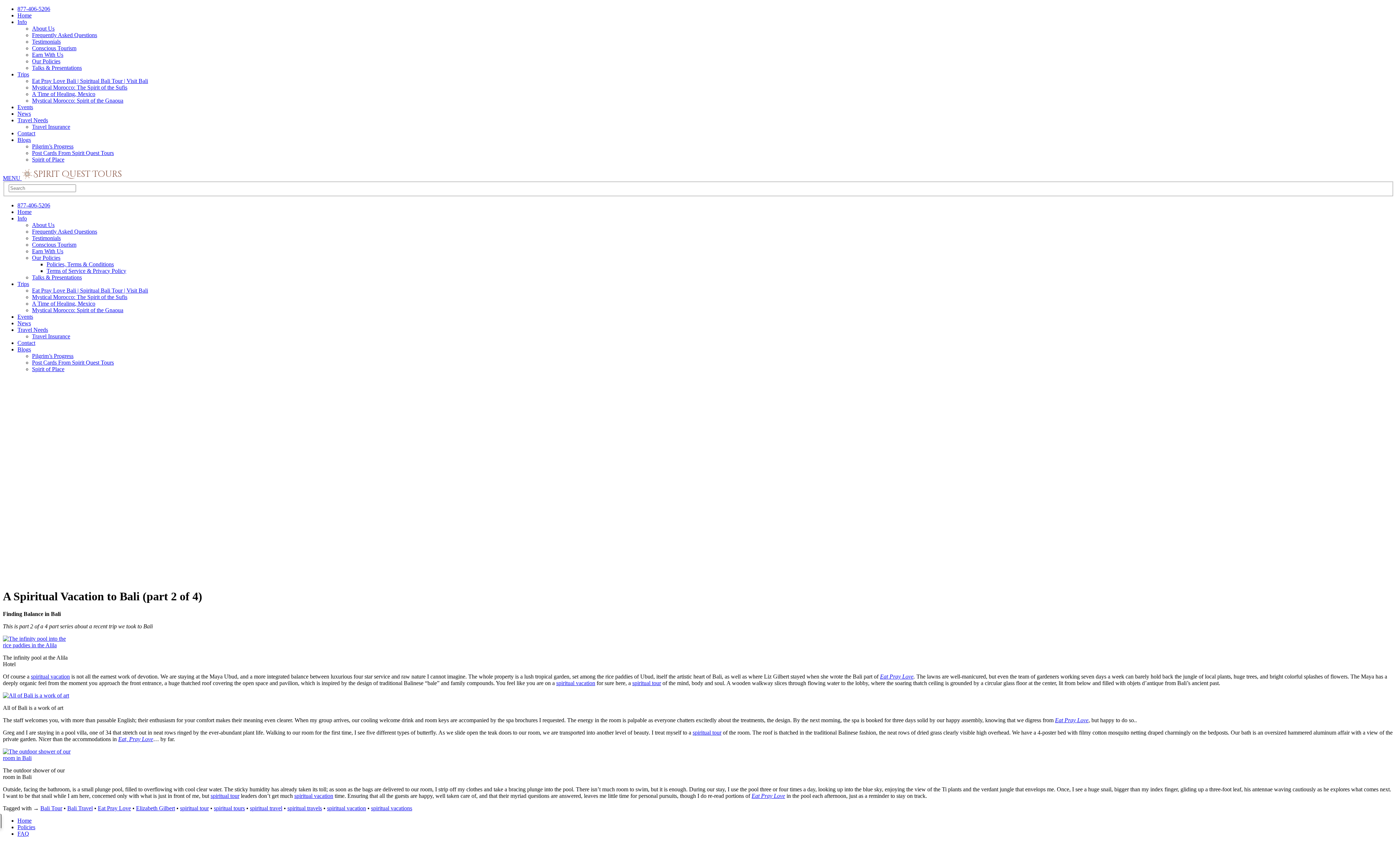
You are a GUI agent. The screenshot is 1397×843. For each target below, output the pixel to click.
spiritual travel (266, 808)
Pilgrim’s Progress (52, 146)
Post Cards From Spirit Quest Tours (73, 153)
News (24, 114)
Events (25, 107)
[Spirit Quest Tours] (72, 178)
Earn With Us (47, 55)
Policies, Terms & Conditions (80, 264)
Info (22, 22)
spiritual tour (646, 683)
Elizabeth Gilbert (155, 808)
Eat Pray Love (897, 676)
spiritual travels (304, 808)
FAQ (23, 834)
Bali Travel (80, 808)
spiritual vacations (391, 808)
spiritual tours (229, 808)
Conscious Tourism (54, 48)
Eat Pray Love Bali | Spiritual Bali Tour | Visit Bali (90, 81)
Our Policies (46, 61)
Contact (26, 133)
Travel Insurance (51, 127)
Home (24, 15)
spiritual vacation (50, 676)
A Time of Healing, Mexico (63, 94)
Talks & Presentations (57, 68)
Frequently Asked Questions (64, 35)
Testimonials (46, 42)
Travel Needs (32, 120)
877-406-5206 (33, 9)
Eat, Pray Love (135, 739)
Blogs (24, 140)
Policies (26, 827)
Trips (23, 74)
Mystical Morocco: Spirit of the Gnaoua (77, 101)
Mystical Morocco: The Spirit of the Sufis (79, 87)
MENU (12, 178)
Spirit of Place (48, 159)
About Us (43, 28)
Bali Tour (51, 808)
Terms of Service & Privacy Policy (86, 271)
